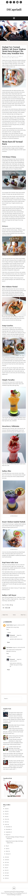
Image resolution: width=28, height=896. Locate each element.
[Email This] (5, 607)
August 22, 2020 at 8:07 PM (19, 647)
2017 (6, 862)
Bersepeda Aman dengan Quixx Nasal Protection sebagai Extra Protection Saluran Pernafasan (16, 714)
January (7, 854)
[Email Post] (3, 608)
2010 (6, 875)
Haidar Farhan (9, 625)
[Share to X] (8, 607)
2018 (6, 860)
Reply (7, 629)
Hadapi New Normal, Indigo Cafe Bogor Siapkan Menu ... (14, 842)
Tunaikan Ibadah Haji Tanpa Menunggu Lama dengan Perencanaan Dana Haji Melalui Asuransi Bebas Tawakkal (15, 749)
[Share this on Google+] (9, 605)
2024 (6, 814)
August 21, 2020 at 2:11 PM (19, 625)
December (8, 827)
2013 (6, 868)
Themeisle (7, 893)
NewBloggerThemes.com (22, 893)
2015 (6, 865)
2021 (6, 822)
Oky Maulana (9, 647)
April (7, 848)
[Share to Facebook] (9, 607)
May (7, 846)
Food (21, 56)
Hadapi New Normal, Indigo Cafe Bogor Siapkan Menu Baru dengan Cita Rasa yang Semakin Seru (14, 50)
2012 (6, 870)
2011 (6, 873)
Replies (9, 632)
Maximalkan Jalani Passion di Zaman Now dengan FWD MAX (16, 726)
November (8, 829)
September (8, 832)
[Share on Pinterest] (11, 605)
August (7, 835)
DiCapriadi (14, 9)
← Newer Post (4, 615)
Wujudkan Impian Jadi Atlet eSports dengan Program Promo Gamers (16, 761)
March (7, 851)
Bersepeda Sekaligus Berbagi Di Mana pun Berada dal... (15, 837)
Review (7, 57)
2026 (6, 809)
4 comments (16, 57)
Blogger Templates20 (17, 895)
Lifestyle (3, 57)
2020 (6, 824)
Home (14, 615)
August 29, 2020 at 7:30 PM (15, 636)
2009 (6, 878)
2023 (6, 816)
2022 (6, 819)
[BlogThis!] (6, 607)
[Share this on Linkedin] (12, 605)
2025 (6, 811)
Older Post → (24, 615)
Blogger (22, 891)
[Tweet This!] (7, 605)
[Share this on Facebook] (5, 605)
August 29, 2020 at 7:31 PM (15, 660)
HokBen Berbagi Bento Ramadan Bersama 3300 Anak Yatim (16, 736)
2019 (6, 857)
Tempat (10, 57)
